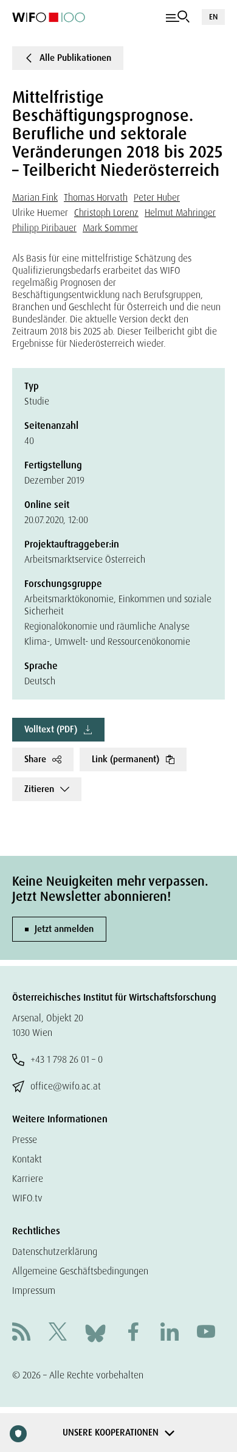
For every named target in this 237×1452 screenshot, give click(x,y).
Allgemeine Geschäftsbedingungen (80, 1271)
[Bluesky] (95, 1332)
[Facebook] (133, 1333)
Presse (24, 1139)
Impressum (33, 1290)
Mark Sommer (110, 227)
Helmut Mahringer (180, 212)
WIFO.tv (27, 1198)
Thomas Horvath (96, 197)
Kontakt (27, 1159)
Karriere (27, 1178)
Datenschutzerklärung (54, 1251)
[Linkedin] (169, 1333)
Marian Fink (35, 197)
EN (213, 17)
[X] (58, 1333)
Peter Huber (157, 197)
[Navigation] (178, 17)
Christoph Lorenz (106, 212)
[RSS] (21, 1333)
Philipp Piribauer (44, 227)
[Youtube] (206, 1333)
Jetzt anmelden (64, 929)
